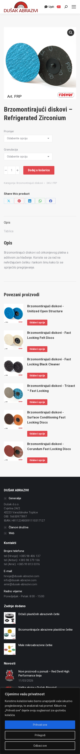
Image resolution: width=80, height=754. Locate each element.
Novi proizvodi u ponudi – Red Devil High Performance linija (43, 673)
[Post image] (10, 675)
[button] (70, 32)
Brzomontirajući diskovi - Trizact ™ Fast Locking (51, 388)
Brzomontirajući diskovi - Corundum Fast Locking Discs (49, 446)
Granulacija (11, 149)
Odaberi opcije (37, 322)
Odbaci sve (40, 745)
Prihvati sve (40, 724)
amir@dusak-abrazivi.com (20, 584)
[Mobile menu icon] (73, 6)
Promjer (9, 131)
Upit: (54, 6)
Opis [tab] (7, 222)
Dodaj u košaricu (39, 170)
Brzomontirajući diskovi (30, 183)
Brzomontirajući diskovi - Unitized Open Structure (45, 308)
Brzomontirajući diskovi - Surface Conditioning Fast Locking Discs (46, 417)
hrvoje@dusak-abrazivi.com (21, 576)
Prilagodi (40, 735)
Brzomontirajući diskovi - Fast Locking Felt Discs (49, 335)
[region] (40, 721)
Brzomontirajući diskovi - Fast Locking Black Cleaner (49, 361)
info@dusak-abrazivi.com (20, 580)
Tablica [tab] (8, 231)
